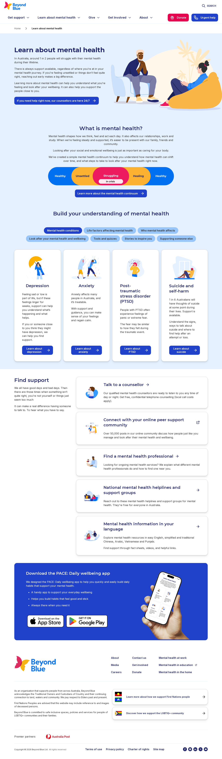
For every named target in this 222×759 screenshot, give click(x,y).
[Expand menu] (28, 18)
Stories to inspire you (138, 238)
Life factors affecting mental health (110, 230)
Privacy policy (115, 749)
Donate (137, 672)
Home (17, 28)
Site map (158, 749)
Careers (116, 672)
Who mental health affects (158, 230)
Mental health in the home (175, 672)
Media (115, 665)
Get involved (140, 665)
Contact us (139, 657)
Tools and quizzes (105, 238)
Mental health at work (173, 657)
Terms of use (93, 749)
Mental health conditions (63, 230)
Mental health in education (176, 665)
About (115, 657)
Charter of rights (138, 749)
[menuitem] (19, 17)
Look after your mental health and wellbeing (57, 238)
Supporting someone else (176, 238)
